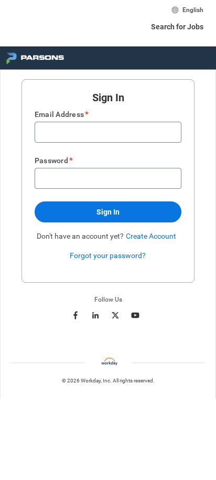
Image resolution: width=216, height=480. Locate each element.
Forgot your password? (108, 255)
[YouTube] (135, 315)
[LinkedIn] (95, 315)
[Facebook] (75, 315)
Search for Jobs (177, 27)
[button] (108, 211)
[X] (115, 315)
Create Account (151, 236)
